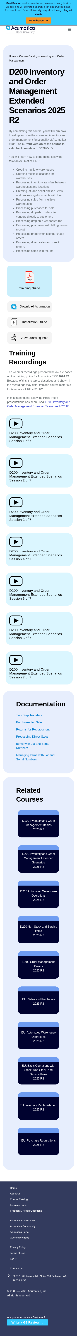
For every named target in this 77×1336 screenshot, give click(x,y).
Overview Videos (19, 1237)
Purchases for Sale (29, 722)
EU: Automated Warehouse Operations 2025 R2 (38, 1037)
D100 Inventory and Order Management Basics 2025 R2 (38, 825)
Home (12, 56)
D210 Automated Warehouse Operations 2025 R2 (38, 895)
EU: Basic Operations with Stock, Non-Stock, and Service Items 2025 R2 (38, 1072)
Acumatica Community (22, 1226)
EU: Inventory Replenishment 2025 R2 (38, 1107)
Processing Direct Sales (32, 736)
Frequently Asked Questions (26, 1210)
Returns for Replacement (33, 729)
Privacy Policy (18, 1247)
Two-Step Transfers (29, 715)
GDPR (13, 1258)
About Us (15, 1193)
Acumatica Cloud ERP (22, 1220)
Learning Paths (18, 1205)
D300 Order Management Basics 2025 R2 (38, 966)
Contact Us (16, 1268)
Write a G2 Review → (27, 1322)
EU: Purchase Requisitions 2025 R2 (38, 1142)
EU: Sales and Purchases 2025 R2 (38, 1001)
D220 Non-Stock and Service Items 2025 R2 (38, 931)
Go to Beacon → (38, 20)
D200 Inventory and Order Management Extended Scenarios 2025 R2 (38, 860)
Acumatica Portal (19, 1231)
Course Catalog (28, 56)
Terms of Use (17, 1253)
